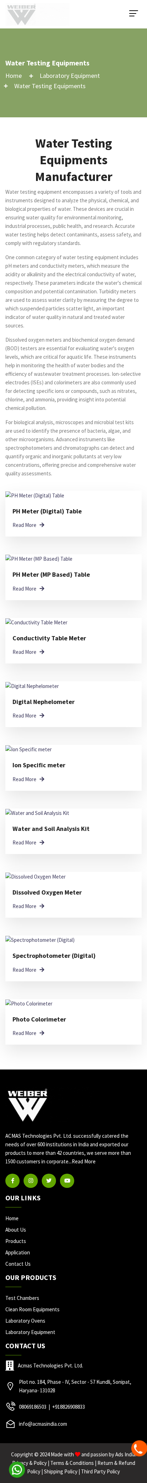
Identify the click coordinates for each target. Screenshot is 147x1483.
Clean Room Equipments (32, 1309)
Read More (84, 1161)
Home (13, 75)
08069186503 (32, 1406)
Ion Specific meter (38, 765)
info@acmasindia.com (43, 1423)
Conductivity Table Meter (49, 638)
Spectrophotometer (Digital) (54, 955)
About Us (15, 1229)
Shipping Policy (60, 1471)
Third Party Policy (100, 1471)
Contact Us (18, 1263)
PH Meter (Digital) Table (47, 511)
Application (17, 1252)
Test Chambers (22, 1298)
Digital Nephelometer (43, 702)
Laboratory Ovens (25, 1320)
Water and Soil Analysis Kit (51, 829)
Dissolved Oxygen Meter (47, 892)
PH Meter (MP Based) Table (51, 574)
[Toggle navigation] (134, 13)
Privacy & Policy (29, 1463)
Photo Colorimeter (39, 1019)
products (15, 1241)
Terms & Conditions (72, 1463)
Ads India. (125, 1454)
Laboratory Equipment (70, 75)
